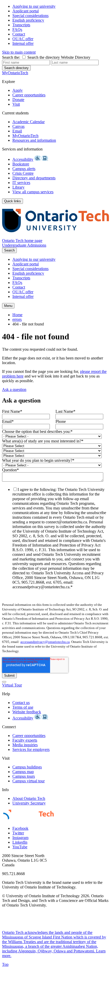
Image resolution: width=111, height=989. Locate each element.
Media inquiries (25, 745)
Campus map (23, 771)
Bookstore (20, 164)
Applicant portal (25, 11)
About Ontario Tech (28, 798)
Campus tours (23, 776)
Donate (18, 99)
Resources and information (34, 140)
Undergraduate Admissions (24, 245)
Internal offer (23, 43)
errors (17, 319)
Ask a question (14, 389)
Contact (18, 34)
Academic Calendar (28, 122)
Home (17, 315)
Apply (17, 90)
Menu (8, 306)
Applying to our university (34, 6)
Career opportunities (28, 95)
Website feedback (26, 712)
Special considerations (30, 15)
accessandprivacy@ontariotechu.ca (45, 642)
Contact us (21, 702)
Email (17, 131)
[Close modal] (4, 682)
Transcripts (21, 25)
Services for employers (31, 749)
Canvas (18, 126)
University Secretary (29, 803)
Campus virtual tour (28, 781)
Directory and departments (34, 178)
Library (18, 187)
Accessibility (22, 159)
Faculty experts (24, 740)
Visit (16, 104)
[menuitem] (60, 6)
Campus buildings (27, 767)
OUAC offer (22, 39)
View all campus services (32, 192)
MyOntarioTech (25, 135)
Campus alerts (23, 168)
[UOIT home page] (55, 236)
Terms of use (22, 707)
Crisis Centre (23, 173)
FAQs (17, 29)
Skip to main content (19, 52)
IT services (21, 182)
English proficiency (28, 20)
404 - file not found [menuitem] (28, 324)
